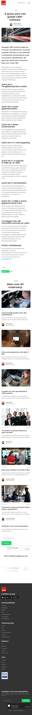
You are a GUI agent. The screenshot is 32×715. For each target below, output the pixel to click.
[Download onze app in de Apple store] (6, 597)
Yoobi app (4, 634)
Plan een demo (5, 652)
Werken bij (4, 664)
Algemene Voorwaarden (18, 710)
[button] (22, 3)
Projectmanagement (6, 614)
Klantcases (4, 666)
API (2, 644)
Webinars (4, 626)
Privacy (10, 710)
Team (3, 662)
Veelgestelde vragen (6, 637)
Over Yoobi (4, 660)
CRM (2, 612)
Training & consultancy (6, 632)
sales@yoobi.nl (7, 259)
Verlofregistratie (5, 616)
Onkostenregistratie (6, 618)
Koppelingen (4, 648)
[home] (3, 3)
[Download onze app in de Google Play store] (15, 597)
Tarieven (3, 650)
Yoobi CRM (5, 248)
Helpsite (3, 630)
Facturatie (4, 605)
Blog (2, 628)
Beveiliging (4, 646)
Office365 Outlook (13, 148)
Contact (3, 668)
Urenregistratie (5, 607)
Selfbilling (4, 610)
